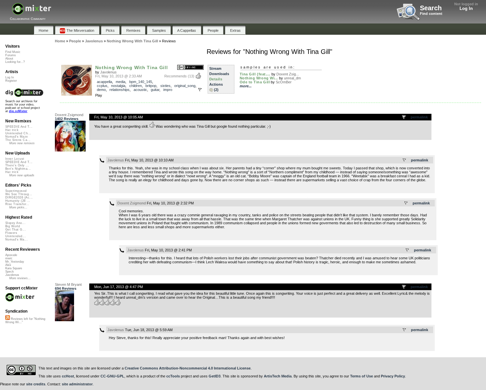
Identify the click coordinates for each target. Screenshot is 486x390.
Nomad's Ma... (16, 239)
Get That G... (15, 229)
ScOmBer (284, 82)
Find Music (12, 52)
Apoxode (11, 255)
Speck (9, 271)
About (9, 58)
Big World (12, 226)
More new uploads (21, 175)
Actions (216, 84)
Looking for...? (15, 62)
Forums (10, 55)
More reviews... (20, 278)
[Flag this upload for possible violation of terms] (200, 90)
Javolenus (108, 72)
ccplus (102, 86)
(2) (216, 90)
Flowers (11, 233)
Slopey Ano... (15, 223)
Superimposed (16, 191)
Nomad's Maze (16, 136)
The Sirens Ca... (17, 140)
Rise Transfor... (17, 204)
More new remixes (22, 143)
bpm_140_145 (140, 82)
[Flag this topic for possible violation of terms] (404, 117)
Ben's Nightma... (18, 168)
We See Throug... (18, 194)
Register (11, 80)
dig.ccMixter (18, 111)
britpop (150, 86)
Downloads (219, 74)
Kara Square (13, 268)
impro (167, 90)
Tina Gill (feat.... (255, 74)
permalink (419, 117)
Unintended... (15, 236)
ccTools (173, 376)
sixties (165, 86)
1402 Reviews (66, 119)
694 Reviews (65, 288)
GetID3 (215, 376)
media (120, 82)
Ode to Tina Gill (255, 82)
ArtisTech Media (278, 376)
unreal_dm (292, 78)
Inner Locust (14, 158)
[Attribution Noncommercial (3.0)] (190, 67)
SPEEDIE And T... (18, 126)
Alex (8, 265)
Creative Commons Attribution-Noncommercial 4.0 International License (188, 368)
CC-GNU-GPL (112, 376)
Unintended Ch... (18, 133)
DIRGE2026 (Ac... (19, 197)
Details (216, 79)
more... (246, 86)
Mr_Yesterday (14, 261)
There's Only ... (17, 165)
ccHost (68, 376)
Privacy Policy (393, 376)
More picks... (18, 207)
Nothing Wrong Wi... (259, 78)
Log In (466, 8)
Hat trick (12, 130)
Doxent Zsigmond (69, 115)
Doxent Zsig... (287, 74)
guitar (155, 90)
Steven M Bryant (68, 284)
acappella (104, 82)
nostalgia (118, 86)
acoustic (140, 90)
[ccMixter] (31, 12)
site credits (35, 384)
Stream (215, 68)
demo (101, 90)
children (135, 86)
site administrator (77, 384)
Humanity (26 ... (17, 200)
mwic (9, 258)
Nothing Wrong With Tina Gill (131, 67)
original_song (184, 86)
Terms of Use (361, 376)
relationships (119, 90)
